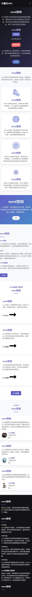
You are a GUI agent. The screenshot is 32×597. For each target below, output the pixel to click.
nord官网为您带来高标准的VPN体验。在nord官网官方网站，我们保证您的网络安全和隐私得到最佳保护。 (16, 564)
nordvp (3, 525)
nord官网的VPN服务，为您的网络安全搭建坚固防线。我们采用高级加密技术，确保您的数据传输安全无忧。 (15, 530)
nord (16, 61)
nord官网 (6, 347)
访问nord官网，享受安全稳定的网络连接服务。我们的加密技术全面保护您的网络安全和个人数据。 (15, 510)
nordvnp (5, 315)
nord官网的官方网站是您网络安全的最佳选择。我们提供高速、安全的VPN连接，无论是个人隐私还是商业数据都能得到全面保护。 (15, 540)
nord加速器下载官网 (8, 571)
